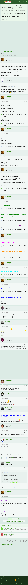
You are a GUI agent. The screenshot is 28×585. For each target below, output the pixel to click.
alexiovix (7, 393)
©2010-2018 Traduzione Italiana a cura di (11, 583)
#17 (26, 430)
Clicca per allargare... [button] (14, 482)
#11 (26, 312)
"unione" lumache (9, 534)
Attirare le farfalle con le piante (12, 528)
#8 (26, 239)
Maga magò (8, 425)
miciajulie (7, 307)
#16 (26, 413)
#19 (26, 467)
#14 (26, 385)
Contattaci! (3, 578)
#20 (26, 496)
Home (12, 580)
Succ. (14, 518)
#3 (26, 101)
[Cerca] (26, 1)
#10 (26, 284)
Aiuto (9, 580)
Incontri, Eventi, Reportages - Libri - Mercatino (17, 529)
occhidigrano (8, 79)
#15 (26, 398)
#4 (26, 133)
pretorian (7, 321)
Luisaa (6, 339)
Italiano (3, 576)
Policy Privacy (4, 580)
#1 (26, 64)
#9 (26, 267)
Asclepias (6, 529)
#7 (26, 201)
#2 (26, 84)
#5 (26, 156)
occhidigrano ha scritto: (7, 470)
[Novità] (23, 1)
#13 (26, 344)
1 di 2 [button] (10, 518)
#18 (26, 444)
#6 (26, 174)
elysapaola (4, 55)
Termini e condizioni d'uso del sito (14, 578)
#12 (26, 326)
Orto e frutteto (9, 535)
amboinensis (8, 380)
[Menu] (2, 2)
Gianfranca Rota (9, 407)
